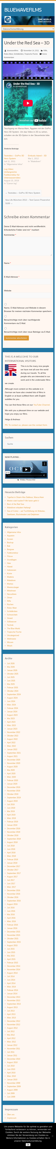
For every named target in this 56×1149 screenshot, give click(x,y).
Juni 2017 (11, 883)
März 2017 (11, 887)
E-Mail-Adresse (11, 277)
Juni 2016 (11, 911)
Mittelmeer (11, 591)
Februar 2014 (12, 990)
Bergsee (10, 549)
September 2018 (14, 839)
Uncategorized (13, 635)
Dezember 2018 (13, 828)
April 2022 (11, 742)
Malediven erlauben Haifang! (19, 508)
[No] (52, 1136)
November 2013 (13, 1000)
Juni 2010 (11, 1069)
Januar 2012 (12, 1045)
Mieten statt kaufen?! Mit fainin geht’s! (23, 501)
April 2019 (11, 815)
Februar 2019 (12, 822)
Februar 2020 (12, 780)
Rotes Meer (8, 54)
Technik (10, 625)
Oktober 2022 (12, 736)
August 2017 (12, 877)
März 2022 (11, 746)
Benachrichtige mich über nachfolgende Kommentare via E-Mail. (22, 321)
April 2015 (11, 959)
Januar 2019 (12, 825)
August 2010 (12, 1062)
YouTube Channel (41, 405)
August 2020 (12, 767)
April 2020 (11, 773)
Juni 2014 (11, 980)
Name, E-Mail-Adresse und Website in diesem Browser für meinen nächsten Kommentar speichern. (28, 309)
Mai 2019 (11, 811)
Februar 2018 (12, 859)
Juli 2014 (11, 976)
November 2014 (13, 969)
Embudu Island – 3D (37, 155)
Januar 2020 (12, 784)
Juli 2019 (11, 804)
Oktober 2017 (12, 870)
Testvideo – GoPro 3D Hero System (22, 193)
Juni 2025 (11, 681)
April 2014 (11, 983)
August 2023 (12, 715)
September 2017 (14, 873)
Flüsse (10, 556)
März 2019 (11, 818)
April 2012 (11, 1038)
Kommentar (10, 235)
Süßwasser (11, 622)
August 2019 (12, 801)
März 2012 (11, 1042)
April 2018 (11, 853)
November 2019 (13, 791)
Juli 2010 (11, 1066)
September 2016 (14, 901)
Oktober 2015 (12, 939)
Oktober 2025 (12, 674)
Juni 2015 (11, 952)
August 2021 (12, 756)
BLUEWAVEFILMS (22, 10)
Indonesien (11, 570)
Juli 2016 (11, 908)
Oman (9, 597)
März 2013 (11, 1018)
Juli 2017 (11, 880)
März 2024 (11, 705)
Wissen (10, 642)
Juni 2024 (11, 701)
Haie (9, 563)
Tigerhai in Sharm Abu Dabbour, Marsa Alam (25, 497)
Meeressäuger (13, 587)
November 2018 (13, 832)
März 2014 (11, 987)
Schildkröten (19, 54)
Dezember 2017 (13, 866)
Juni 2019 (11, 808)
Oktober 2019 (12, 794)
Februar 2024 (12, 708)
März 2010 (11, 1076)
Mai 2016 (11, 914)
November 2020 (13, 763)
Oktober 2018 (12, 835)
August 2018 (12, 842)
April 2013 (11, 1014)
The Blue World (13, 628)
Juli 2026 (11, 663)
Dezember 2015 (13, 932)
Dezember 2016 (13, 890)
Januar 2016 (12, 928)
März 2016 (11, 921)
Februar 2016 (12, 925)
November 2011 (13, 1049)
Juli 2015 (11, 949)
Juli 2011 (10, 1052)
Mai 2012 (11, 1035)
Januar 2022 (12, 749)
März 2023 (11, 725)
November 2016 (13, 894)
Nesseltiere (11, 594)
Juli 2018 (11, 846)
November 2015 (13, 935)
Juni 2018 (11, 849)
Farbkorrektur (12, 553)
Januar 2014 (12, 994)
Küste (9, 573)
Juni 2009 (11, 1097)
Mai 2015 (11, 956)
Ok (28, 1145)
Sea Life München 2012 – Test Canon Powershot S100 (27, 201)
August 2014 (12, 973)
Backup (10, 542)
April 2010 (11, 1073)
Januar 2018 (12, 863)
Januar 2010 (12, 1080)
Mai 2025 (11, 684)
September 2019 (14, 798)
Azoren (10, 539)
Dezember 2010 (13, 1059)
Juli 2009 (11, 1093)
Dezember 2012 (13, 1021)
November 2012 (13, 1024)
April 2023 (11, 722)
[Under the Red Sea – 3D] (28, 62)
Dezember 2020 (13, 760)
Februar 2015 (12, 963)
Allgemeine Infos (14, 532)
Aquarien (10, 536)
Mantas (10, 584)
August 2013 (12, 1007)
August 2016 (12, 904)
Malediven (11, 580)
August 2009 (12, 1090)
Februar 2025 (12, 687)
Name (7, 263)
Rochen (10, 604)
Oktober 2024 (12, 691)
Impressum (11, 1118)
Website (7, 290)
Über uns (11, 1114)
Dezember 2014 (13, 966)
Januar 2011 (12, 1055)
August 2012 (12, 1028)
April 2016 (11, 918)
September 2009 (14, 1086)
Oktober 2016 (12, 897)
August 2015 (12, 945)
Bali (8, 546)
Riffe (45, 51)
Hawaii (9, 567)
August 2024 (12, 698)
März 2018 (11, 856)
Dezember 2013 (13, 997)
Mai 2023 (11, 718)
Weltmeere (11, 639)
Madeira (10, 577)
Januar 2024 (12, 712)
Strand (9, 618)
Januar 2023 (12, 729)
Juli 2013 (11, 1011)
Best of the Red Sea (15, 504)
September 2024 (14, 694)
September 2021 (14, 753)
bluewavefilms (12, 51)
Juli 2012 (11, 1031)
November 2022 (13, 732)
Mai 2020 (11, 770)
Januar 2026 (12, 670)
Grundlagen (12, 560)
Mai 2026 (11, 667)
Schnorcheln (12, 615)
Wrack (9, 646)
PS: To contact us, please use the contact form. (26, 425)
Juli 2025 (11, 677)
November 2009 (13, 1083)
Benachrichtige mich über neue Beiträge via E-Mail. (27, 332)
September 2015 (14, 942)
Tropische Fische (31, 54)
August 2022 (12, 739)
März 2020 (11, 777)
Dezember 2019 (13, 787)
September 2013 (14, 1004)
